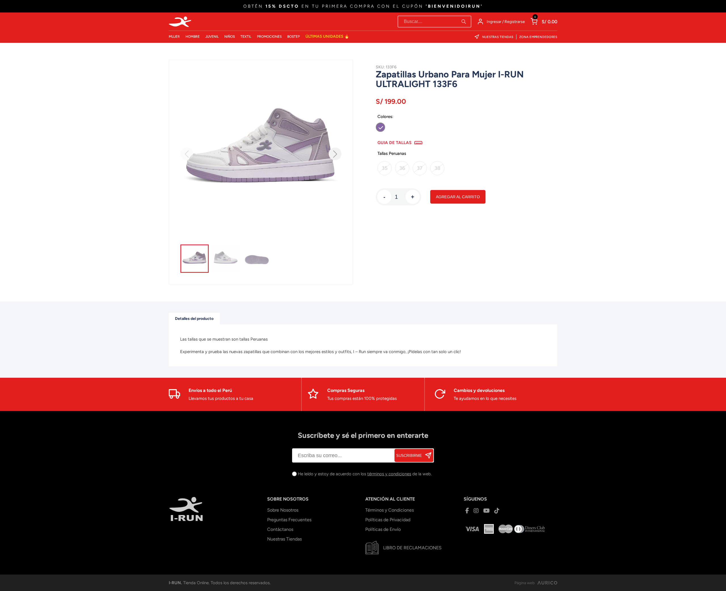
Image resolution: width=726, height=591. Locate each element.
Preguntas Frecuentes (289, 519)
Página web (524, 583)
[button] (335, 153)
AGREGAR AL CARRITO (458, 197)
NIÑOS (229, 37)
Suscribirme (409, 455)
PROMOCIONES (269, 37)
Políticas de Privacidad (387, 519)
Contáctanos (280, 529)
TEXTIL (245, 37)
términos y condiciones (389, 473)
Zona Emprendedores (538, 37)
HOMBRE (192, 37)
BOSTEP (293, 37)
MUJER (174, 37)
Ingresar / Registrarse (506, 21)
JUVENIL (212, 37)
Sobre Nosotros (282, 510)
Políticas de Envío (383, 529)
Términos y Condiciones (389, 510)
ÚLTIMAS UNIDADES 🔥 (327, 36)
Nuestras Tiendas (497, 37)
